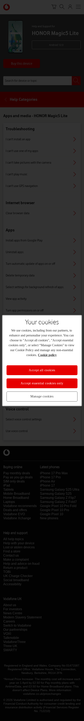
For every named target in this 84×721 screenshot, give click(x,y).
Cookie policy (47, 355)
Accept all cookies (42, 370)
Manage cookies (42, 396)
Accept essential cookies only (42, 383)
